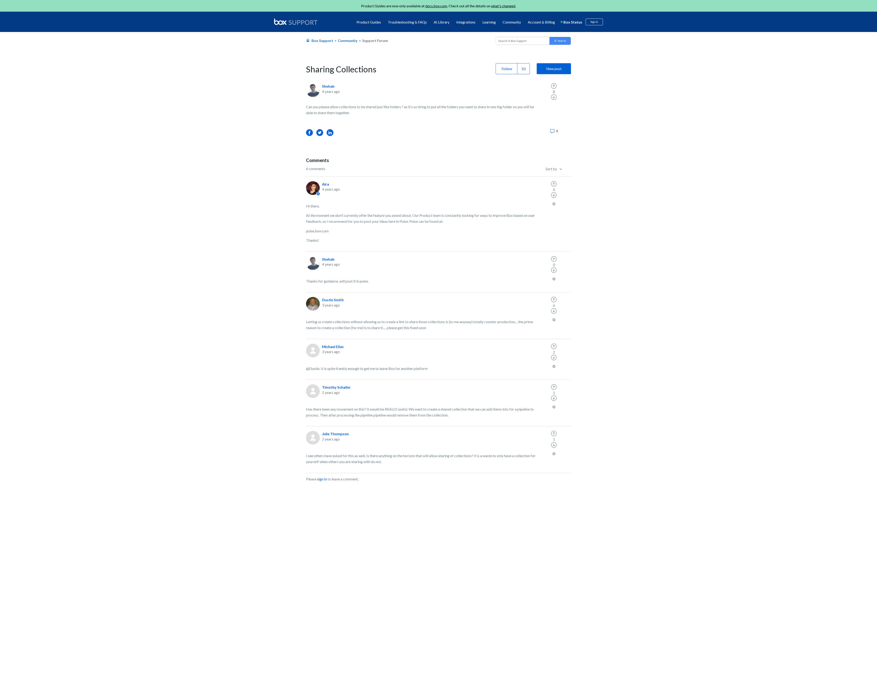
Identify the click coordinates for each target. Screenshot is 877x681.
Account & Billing (541, 22)
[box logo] (295, 21)
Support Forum (375, 40)
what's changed (503, 6)
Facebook (309, 132)
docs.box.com (436, 6)
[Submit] (560, 41)
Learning (489, 22)
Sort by (552, 169)
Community (512, 22)
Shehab (328, 86)
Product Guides (369, 22)
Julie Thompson (335, 434)
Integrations (465, 22)
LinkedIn (330, 132)
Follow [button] (507, 68)
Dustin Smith (333, 300)
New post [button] (554, 68)
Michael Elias (333, 346)
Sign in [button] (594, 22)
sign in (322, 479)
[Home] (295, 22)
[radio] (554, 86)
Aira (325, 184)
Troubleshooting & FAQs (407, 22)
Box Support (322, 40)
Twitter (319, 132)
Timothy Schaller (336, 387)
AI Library (441, 22)
